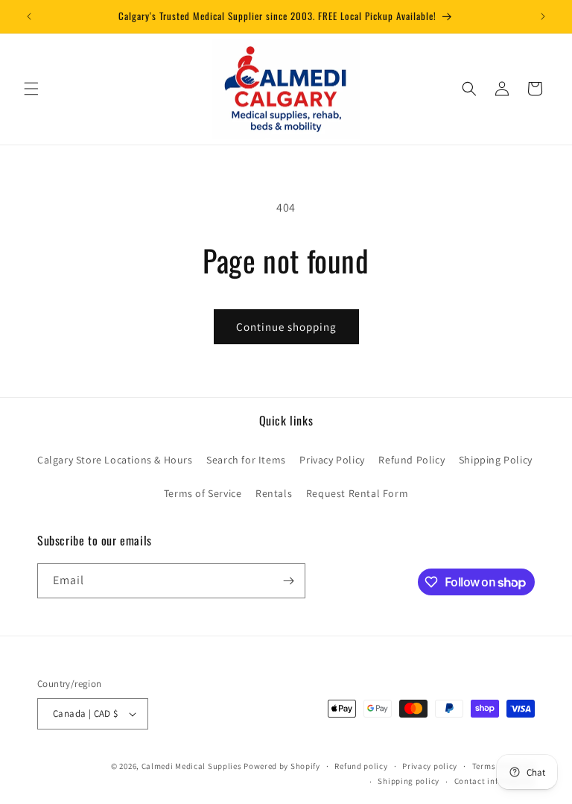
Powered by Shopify (282, 766)
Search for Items (246, 459)
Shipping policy (408, 781)
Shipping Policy (496, 459)
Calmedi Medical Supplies (192, 766)
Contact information (494, 781)
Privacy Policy (331, 459)
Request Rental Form (357, 493)
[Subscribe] (288, 580)
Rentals (273, 493)
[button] (31, 88)
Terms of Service (203, 493)
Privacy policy (429, 766)
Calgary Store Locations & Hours (115, 459)
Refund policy (360, 766)
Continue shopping (286, 327)
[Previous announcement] (29, 16)
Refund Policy (411, 459)
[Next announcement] (543, 16)
